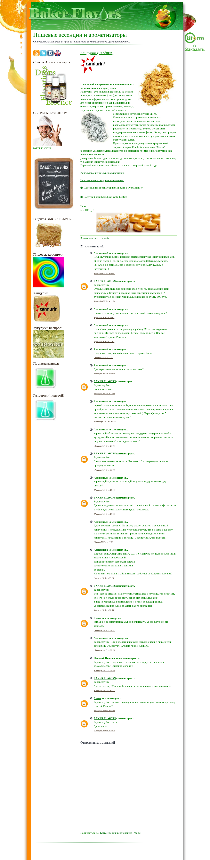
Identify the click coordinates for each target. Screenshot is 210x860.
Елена (97, 618)
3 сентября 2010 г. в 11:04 (104, 301)
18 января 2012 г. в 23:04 (104, 446)
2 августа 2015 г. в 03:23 (104, 578)
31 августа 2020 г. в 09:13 (104, 730)
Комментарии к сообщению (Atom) (120, 833)
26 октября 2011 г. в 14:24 (105, 421)
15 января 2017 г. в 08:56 (104, 650)
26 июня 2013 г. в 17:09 (103, 542)
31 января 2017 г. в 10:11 (104, 690)
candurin (105, 238)
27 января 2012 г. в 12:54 (104, 490)
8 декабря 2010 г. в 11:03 (104, 341)
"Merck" (160, 147)
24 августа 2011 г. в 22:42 (104, 393)
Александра (101, 549)
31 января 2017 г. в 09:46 (104, 670)
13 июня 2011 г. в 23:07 (103, 357)
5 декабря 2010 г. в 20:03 (104, 317)
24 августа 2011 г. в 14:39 (104, 373)
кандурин (93, 238)
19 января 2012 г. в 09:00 (104, 470)
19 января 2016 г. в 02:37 (104, 630)
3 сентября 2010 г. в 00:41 (104, 273)
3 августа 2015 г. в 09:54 (104, 610)
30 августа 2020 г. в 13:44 (104, 710)
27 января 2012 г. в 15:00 (104, 514)
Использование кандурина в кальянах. (102, 180)
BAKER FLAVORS (105, 281)
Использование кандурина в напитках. (102, 173)
